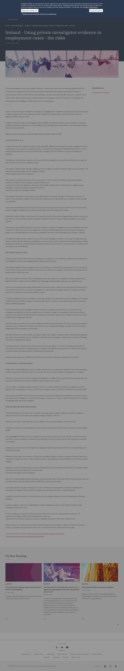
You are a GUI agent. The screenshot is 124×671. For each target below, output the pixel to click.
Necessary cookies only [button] (29, 11)
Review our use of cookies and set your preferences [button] (39, 14)
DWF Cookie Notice (91, 7)
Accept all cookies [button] (96, 11)
